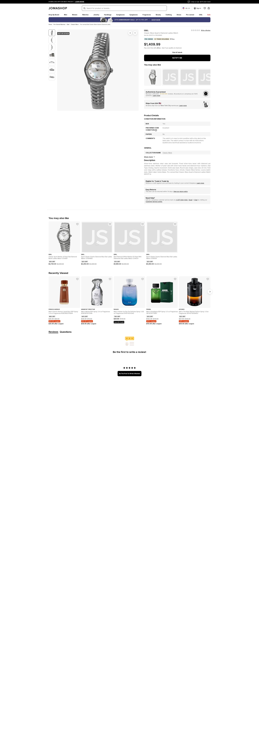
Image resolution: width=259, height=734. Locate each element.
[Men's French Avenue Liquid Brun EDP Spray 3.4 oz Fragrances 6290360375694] (77, 279)
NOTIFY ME (177, 58)
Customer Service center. (154, 201)
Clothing (169, 15)
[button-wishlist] (205, 8)
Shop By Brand (54, 15)
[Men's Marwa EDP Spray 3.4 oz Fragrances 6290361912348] (110, 279)
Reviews (53, 332)
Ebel (68, 24)
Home (50, 24)
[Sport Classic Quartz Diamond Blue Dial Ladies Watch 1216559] (175, 224)
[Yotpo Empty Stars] (195, 30)
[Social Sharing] (130, 33)
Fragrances (147, 15)
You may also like (152, 65)
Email (190, 200)
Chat (195, 200)
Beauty (158, 15)
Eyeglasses (134, 15)
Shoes (179, 15)
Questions (66, 332)
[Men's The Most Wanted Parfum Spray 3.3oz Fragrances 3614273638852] (208, 279)
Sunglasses (120, 15)
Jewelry (96, 15)
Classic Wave (75, 24)
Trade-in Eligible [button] (162, 39)
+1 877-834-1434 (182, 200)
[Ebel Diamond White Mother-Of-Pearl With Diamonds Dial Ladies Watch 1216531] (142, 224)
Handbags (107, 15)
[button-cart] (209, 8)
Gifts (200, 15)
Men (65, 15)
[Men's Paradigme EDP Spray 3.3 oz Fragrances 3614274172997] (175, 279)
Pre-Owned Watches (59, 24)
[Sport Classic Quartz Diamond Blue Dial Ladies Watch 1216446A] (110, 224)
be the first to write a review (129, 373)
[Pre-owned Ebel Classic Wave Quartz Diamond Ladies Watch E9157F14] (135, 33)
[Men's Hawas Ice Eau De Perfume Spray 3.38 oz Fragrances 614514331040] (142, 279)
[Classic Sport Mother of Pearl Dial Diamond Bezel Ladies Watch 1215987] (77, 224)
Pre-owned (190, 15)
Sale (208, 15)
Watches (85, 15)
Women (74, 15)
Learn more (156, 95)
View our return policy (180, 191)
